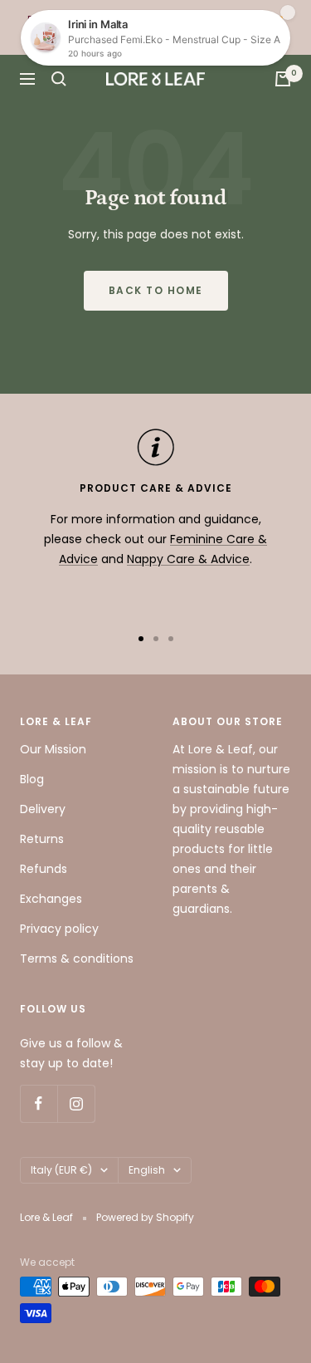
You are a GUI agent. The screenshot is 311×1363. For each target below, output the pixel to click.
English (147, 1170)
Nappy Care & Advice (188, 559)
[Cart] (283, 78)
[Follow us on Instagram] (76, 1103)
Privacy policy (59, 928)
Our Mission (53, 749)
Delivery (43, 809)
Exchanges (51, 898)
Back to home (156, 290)
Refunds (43, 868)
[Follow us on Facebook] (38, 1103)
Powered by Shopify (145, 1217)
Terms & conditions (77, 958)
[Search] (58, 78)
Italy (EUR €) (61, 1170)
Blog (32, 779)
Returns (42, 839)
